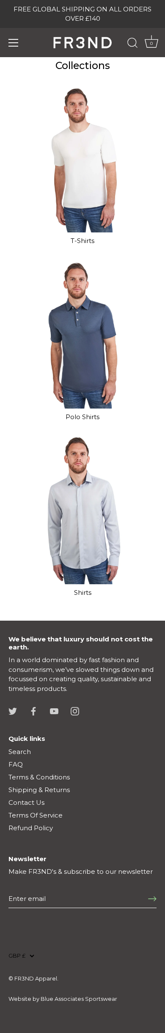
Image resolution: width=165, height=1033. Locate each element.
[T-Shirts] (82, 158)
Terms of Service (35, 815)
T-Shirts (82, 241)
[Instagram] (75, 711)
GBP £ (16, 956)
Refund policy (30, 828)
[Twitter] (12, 711)
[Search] (132, 44)
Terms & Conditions (39, 777)
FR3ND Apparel (35, 978)
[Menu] (13, 42)
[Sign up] (152, 899)
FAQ (15, 764)
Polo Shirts (82, 417)
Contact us (26, 802)
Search (19, 752)
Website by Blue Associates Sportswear (62, 999)
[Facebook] (33, 711)
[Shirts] (82, 510)
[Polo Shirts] (82, 334)
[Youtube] (54, 711)
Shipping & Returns (39, 790)
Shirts (82, 592)
